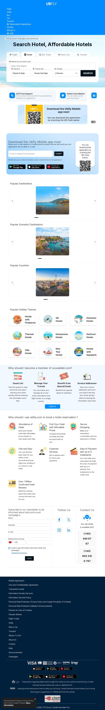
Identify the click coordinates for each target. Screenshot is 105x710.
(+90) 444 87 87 (87, 538)
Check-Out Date (41, 73)
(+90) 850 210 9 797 (87, 556)
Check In (16, 69)
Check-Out (39, 69)
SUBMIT (58, 154)
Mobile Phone (13, 539)
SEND (29, 558)
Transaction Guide (16, 589)
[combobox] (11, 542)
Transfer (10, 21)
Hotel (9, 12)
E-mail (10, 532)
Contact (12, 644)
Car (8, 18)
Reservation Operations (20, 24)
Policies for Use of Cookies (20, 610)
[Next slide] (95, 201)
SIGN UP (52, 406)
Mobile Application (16, 581)
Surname (11, 525)
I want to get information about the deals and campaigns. (28, 549)
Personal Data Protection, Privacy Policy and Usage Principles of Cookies (40, 602)
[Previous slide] (12, 201)
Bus (8, 15)
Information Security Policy (20, 597)
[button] (52, 33)
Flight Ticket (14, 619)
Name (10, 518)
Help (11, 27)
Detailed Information (19, 553)
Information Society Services (21, 593)
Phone (21, 539)
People (59, 69)
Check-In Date (19, 73)
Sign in (12, 30)
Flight (9, 9)
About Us (12, 640)
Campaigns (13, 657)
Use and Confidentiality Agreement (23, 585)
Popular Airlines (15, 614)
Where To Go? (15, 635)
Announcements (15, 652)
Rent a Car (13, 627)
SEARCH (88, 73)
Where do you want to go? (21, 62)
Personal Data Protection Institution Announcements (30, 606)
